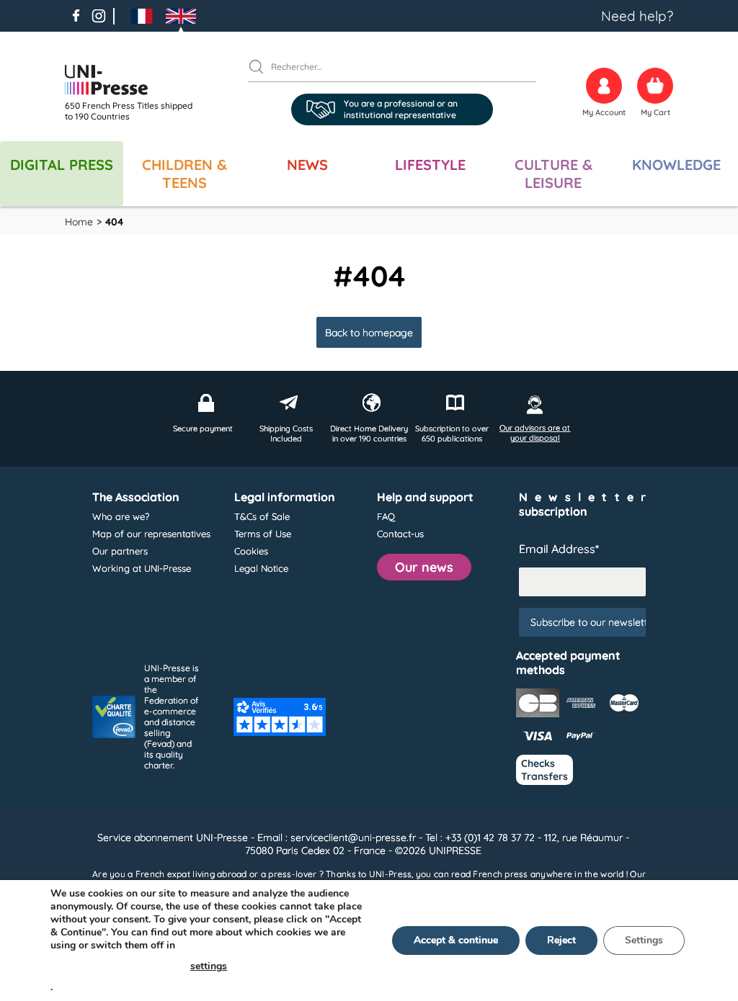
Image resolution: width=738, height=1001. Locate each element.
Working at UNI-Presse (141, 568)
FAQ (386, 516)
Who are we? (120, 516)
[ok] (262, 66)
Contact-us (400, 533)
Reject (561, 940)
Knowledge (676, 165)
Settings (644, 940)
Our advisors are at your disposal (534, 433)
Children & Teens (184, 174)
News (307, 165)
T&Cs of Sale (262, 516)
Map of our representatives (151, 533)
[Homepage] (133, 80)
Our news (424, 567)
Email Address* (559, 549)
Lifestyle (430, 165)
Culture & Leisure (553, 174)
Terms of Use (262, 533)
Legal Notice (261, 568)
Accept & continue (456, 940)
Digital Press (61, 165)
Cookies (251, 551)
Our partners (120, 551)
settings (208, 966)
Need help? (637, 15)
